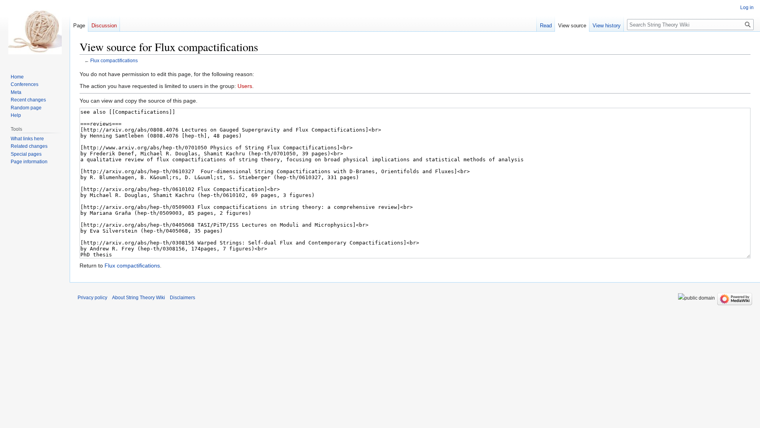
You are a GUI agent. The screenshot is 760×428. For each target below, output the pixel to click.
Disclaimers (182, 297)
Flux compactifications (114, 60)
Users (245, 86)
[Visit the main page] (34, 31)
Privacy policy (92, 297)
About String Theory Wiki (138, 297)
